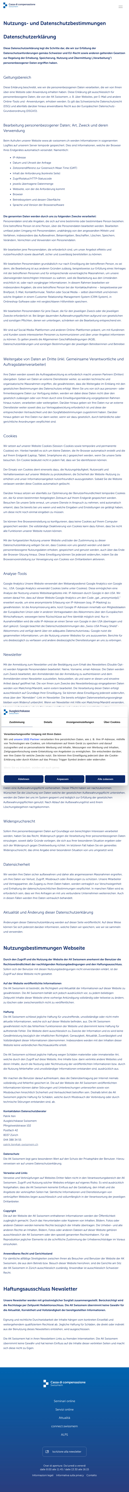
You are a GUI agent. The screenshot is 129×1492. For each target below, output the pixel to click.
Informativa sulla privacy (70, 1475)
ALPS (64, 1435)
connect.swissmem (64, 1426)
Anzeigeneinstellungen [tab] (80, 722)
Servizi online (64, 1409)
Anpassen (63, 778)
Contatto (92, 1475)
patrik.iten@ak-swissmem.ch (20, 1144)
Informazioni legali (42, 1475)
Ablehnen (23, 778)
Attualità (64, 1418)
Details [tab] (48, 722)
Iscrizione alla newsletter (66, 1452)
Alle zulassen (105, 778)
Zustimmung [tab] (17, 722)
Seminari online (64, 1401)
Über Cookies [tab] (112, 722)
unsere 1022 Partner (27, 739)
